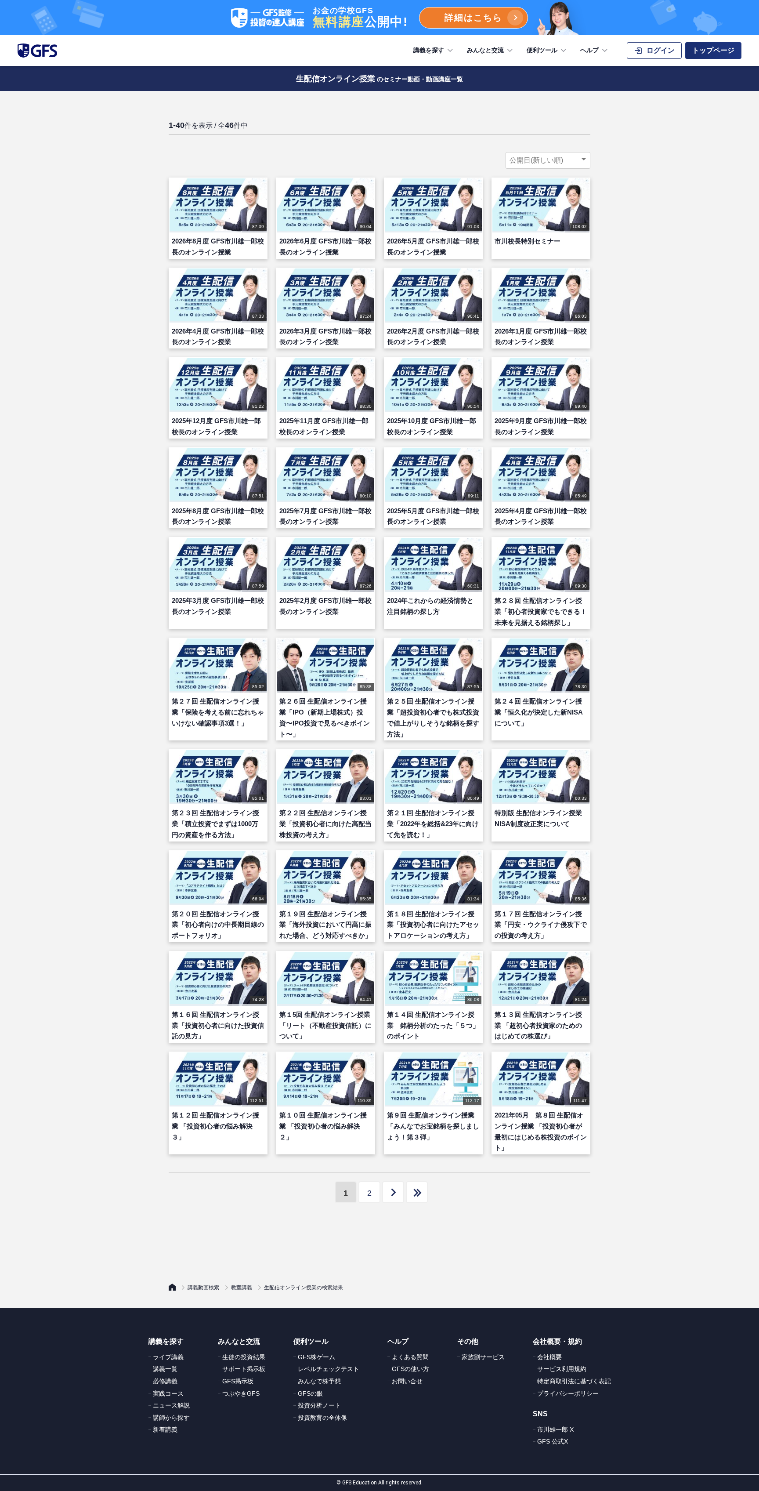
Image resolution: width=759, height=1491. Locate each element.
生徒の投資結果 (243, 1356)
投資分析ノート (319, 1405)
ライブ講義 (168, 1356)
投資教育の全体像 (322, 1417)
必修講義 (165, 1381)
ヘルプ (589, 50)
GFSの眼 (310, 1393)
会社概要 (549, 1356)
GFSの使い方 (410, 1368)
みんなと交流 (485, 50)
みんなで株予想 (319, 1381)
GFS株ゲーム (316, 1356)
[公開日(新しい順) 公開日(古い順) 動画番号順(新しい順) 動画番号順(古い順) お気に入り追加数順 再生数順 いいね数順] (548, 160)
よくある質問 (410, 1356)
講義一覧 (165, 1368)
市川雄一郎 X (555, 1429)
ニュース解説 (171, 1405)
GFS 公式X (552, 1441)
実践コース (168, 1393)
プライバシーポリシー (568, 1393)
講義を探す (428, 50)
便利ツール (542, 50)
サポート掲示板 (243, 1368)
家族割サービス (483, 1356)
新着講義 (165, 1429)
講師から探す (171, 1417)
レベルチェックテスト (328, 1368)
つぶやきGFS (241, 1393)
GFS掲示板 (237, 1381)
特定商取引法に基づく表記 (574, 1381)
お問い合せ (407, 1381)
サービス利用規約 (561, 1368)
